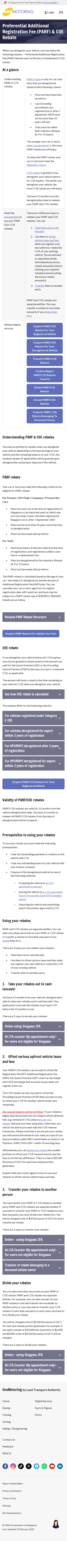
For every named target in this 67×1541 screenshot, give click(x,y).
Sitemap (6, 1505)
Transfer (39, 285)
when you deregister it (39, 145)
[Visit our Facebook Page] (5, 1466)
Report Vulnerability (12, 1483)
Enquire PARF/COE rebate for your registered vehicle (45, 330)
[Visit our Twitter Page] (29, 1466)
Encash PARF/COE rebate (44, 401)
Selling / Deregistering (14, 1428)
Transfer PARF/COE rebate (45, 360)
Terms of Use (9, 1498)
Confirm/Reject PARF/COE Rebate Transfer (45, 375)
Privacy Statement (11, 1490)
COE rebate (33, 172)
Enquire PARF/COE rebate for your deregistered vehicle (44, 346)
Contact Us (8, 1439)
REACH (6, 1453)
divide (5, 940)
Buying (6, 1407)
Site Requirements (11, 1513)
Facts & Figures (43, 1407)
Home (5, 1401)
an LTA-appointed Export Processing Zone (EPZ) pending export (40, 895)
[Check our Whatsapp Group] (44, 1466)
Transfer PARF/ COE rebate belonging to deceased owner (44, 416)
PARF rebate (34, 79)
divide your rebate (37, 1150)
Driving (6, 1421)
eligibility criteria (36, 164)
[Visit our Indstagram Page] (13, 1466)
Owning (6, 1414)
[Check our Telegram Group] (36, 1466)
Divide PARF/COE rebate (44, 389)
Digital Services (43, 1401)
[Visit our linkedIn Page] (60, 1466)
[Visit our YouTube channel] (52, 1466)
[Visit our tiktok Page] (21, 1466)
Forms (38, 1414)
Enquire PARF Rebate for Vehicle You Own (31, 633)
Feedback (7, 1446)
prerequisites (11, 216)
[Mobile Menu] (61, 12)
